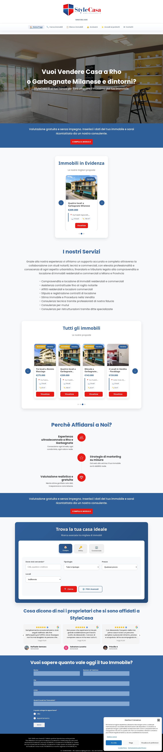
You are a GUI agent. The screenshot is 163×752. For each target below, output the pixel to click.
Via (35, 680)
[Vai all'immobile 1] (79, 233)
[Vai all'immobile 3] (83, 233)
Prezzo (105, 562)
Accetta (114, 743)
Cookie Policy (122, 748)
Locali (28, 574)
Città (36, 690)
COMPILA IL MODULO (81, 142)
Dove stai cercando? (35, 562)
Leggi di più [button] (42, 641)
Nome (36, 670)
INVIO (39, 725)
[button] (158, 720)
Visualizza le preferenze (149, 743)
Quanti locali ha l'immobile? (45, 700)
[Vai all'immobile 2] (81, 233)
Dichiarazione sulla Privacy (137, 748)
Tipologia (68, 562)
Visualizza (45, 394)
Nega (131, 743)
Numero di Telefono (91, 670)
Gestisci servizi (112, 737)
